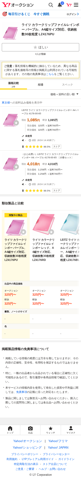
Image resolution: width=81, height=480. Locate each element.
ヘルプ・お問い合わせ (52, 469)
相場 (40, 84)
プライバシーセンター (56, 454)
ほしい (43, 47)
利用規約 (12, 459)
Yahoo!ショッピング (27, 447)
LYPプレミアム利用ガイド (38, 459)
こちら (50, 74)
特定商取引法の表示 (26, 464)
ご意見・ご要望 (24, 469)
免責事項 (21, 392)
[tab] (13, 84)
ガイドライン (66, 459)
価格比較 (13, 84)
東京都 (6, 102)
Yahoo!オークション (27, 441)
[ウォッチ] (16, 123)
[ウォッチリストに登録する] (23, 232)
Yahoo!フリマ (58, 441)
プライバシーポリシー (24, 454)
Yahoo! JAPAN (58, 447)
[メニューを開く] (76, 5)
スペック (67, 84)
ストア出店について (55, 464)
